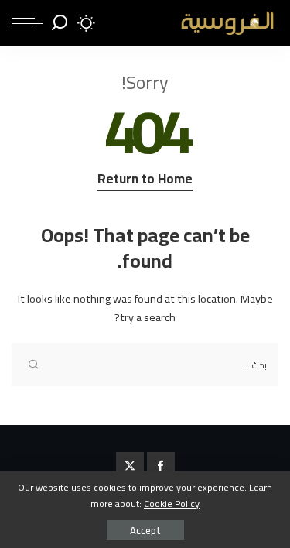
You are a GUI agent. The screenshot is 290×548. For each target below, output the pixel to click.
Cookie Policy (172, 503)
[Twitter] (130, 466)
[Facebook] (161, 466)
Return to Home (145, 180)
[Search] (59, 23)
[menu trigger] (27, 23)
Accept (145, 530)
